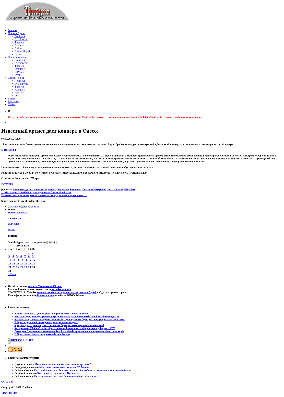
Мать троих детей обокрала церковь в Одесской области (36, 192)
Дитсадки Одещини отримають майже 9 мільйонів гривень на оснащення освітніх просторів (69, 331)
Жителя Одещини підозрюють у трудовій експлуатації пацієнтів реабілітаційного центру (66, 316)
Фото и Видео (115, 189)
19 (17, 263)
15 (29, 259)
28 (25, 267)
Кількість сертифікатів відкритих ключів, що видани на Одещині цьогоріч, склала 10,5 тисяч (69, 319)
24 (9, 267)
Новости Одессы (22, 189)
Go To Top (7, 381)
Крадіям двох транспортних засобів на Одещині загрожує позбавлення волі (59, 325)
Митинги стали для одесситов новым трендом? (63, 364)
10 (9, 259)
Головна (12, 30)
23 (33, 263)
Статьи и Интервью (94, 189)
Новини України (17, 57)
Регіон (18, 48)
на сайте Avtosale (61, 289)
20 (21, 263)
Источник (7, 183)
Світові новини (16, 77)
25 (13, 267)
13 (21, 259)
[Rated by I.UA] (15, 345)
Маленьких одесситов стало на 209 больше (64, 367)
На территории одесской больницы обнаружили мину (66, 376)
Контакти (13, 101)
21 (25, 263)
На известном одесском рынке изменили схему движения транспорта (44, 195)
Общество (63, 189)
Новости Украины (44, 189)
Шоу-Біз (19, 71)
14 (25, 259)
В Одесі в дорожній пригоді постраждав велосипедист (46, 322)
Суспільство (21, 39)
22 (29, 263)
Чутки (17, 54)
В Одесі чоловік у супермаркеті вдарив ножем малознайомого (51, 313)
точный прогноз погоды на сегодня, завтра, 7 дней (66, 292)
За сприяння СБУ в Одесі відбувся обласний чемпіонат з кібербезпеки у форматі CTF (64, 328)
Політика (19, 36)
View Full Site (9, 392)
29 (29, 267)
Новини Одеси (16, 33)
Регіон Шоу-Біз (22, 51)
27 (21, 267)
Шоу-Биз (129, 189)
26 (17, 267)
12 (17, 259)
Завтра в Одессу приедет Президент (58, 373)
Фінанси (19, 42)
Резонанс (19, 45)
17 (9, 263)
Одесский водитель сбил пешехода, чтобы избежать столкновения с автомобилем (82, 370)
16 (33, 259)
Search (12, 242)
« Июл (12, 274)
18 (13, 263)
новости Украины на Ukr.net (45, 286)
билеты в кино (45, 295)
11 (13, 259)
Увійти (11, 104)
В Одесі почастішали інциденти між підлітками (42, 334)
